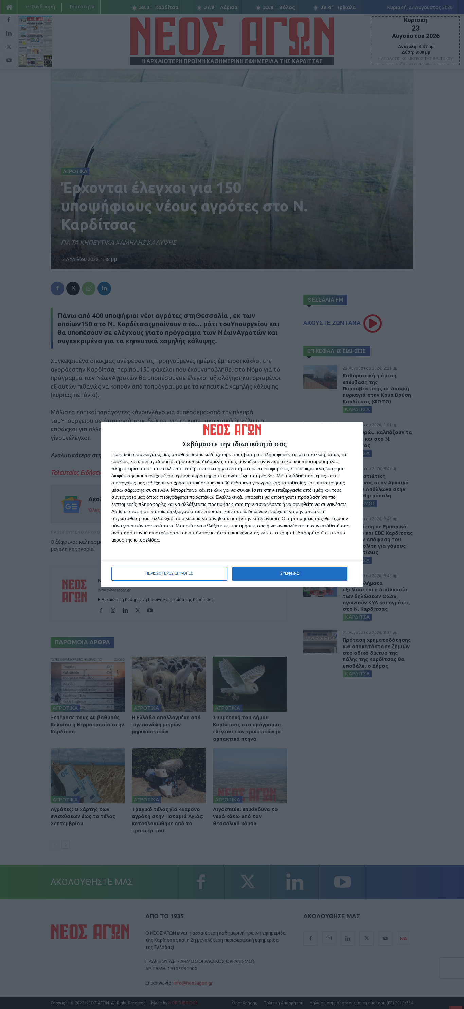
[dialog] (232, 504)
